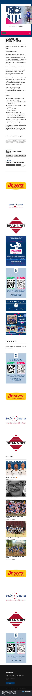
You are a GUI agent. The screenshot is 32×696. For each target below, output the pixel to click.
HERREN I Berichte (12, 165)
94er (9, 140)
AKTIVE (7, 165)
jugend (12, 142)
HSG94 (7, 142)
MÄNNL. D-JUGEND (16, 155)
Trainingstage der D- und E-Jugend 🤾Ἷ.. (14, 537)
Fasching (14, 140)
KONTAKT (12, 25)
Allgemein (8, 43)
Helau (24, 140)
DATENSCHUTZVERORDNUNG (16, 26)
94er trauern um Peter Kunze (12, 497)
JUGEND (12, 155)
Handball (19, 140)
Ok (22, 691)
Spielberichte (23, 155)
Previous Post (9, 149)
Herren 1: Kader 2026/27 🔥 (11, 477)
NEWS (12, 43)
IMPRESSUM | (18, 25)
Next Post (9, 160)
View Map (9, 683)
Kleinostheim (22, 142)
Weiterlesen (27, 691)
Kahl (17, 142)
